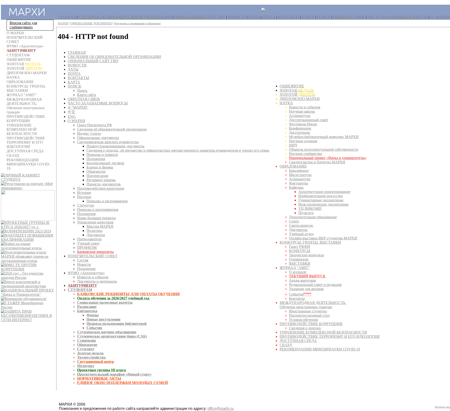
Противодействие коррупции (100, 188)
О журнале (297, 272)
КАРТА (308, 17)
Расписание (87, 307)
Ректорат (84, 197)
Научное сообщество (305, 154)
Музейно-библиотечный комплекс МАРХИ (324, 137)
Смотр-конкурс (301, 225)
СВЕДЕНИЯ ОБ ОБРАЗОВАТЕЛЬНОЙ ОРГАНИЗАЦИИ (125, 17)
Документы (95, 235)
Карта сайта (86, 95)
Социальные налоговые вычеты (105, 302)
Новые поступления (103, 319)
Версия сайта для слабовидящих (23, 25)
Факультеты (298, 183)
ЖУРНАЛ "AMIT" (295, 268)
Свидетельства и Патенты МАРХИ (317, 162)
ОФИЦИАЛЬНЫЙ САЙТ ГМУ (199, 17)
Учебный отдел (301, 234)
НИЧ (293, 145)
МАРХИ (63, 23)
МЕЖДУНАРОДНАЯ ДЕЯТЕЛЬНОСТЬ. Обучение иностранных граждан (313, 305)
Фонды (92, 315)
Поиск (82, 90)
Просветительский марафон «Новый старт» (114, 374)
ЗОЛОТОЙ (297, 94)
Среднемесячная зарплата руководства (108, 142)
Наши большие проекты (96, 218)
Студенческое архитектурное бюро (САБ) (112, 336)
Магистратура (300, 175)
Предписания (97, 176)
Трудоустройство (91, 357)
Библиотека (87, 311)
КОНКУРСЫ (299, 251)
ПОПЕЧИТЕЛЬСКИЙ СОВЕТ (92, 256)
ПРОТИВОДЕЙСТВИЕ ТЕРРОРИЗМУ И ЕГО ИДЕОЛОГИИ (330, 336)
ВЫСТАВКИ (299, 263)
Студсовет (85, 349)
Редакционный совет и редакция (315, 285)
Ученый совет (88, 243)
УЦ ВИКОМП (310, 209)
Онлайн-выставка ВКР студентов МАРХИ (323, 238)
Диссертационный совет (308, 120)
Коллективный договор (105, 163)
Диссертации (299, 132)
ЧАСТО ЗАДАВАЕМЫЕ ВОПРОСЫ (398, 17)
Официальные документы (98, 138)
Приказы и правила (102, 155)
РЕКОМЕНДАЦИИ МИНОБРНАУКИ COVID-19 (320, 349)
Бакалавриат (299, 171)
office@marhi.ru (220, 409)
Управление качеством (95, 222)
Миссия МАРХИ (99, 226)
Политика (94, 231)
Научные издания (303, 141)
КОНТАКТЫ (288, 17)
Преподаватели (89, 239)
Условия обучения (303, 320)
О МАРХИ (76, 121)
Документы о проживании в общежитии (137, 23)
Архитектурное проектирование (324, 192)
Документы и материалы (97, 281)
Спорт (294, 221)
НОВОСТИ (237, 17)
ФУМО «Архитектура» (86, 273)
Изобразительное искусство (320, 196)
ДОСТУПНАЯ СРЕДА (298, 341)
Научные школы (302, 111)
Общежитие (96, 171)
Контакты (297, 298)
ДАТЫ (254, 17)
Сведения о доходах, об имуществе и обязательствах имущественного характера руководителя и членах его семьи (177, 150)
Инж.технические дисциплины (323, 204)
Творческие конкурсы (306, 255)
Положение (86, 269)
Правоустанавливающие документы (115, 146)
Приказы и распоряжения (107, 201)
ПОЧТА (268, 17)
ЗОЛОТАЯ (297, 90)
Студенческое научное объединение (106, 332)
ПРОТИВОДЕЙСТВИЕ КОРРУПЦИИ (311, 324)
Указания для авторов (306, 289)
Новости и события (92, 277)
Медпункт (85, 366)
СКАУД (286, 345)
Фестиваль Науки (303, 124)
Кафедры (296, 187)
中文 (71, 112)
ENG (72, 117)
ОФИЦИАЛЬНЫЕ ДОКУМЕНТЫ (91, 23)
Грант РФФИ (299, 247)
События (94, 328)
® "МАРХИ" (78, 107)
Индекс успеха (89, 133)
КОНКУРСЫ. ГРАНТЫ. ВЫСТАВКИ (310, 242)
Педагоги (306, 213)
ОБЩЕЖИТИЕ (292, 86)
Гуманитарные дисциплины (320, 200)
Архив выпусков (302, 280)
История (84, 193)
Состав (82, 260)
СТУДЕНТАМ (80, 290)
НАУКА (286, 103)
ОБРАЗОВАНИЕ (293, 166)
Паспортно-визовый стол (309, 315)
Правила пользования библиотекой (116, 324)
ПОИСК (323, 17)
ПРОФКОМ (87, 248)
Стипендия (86, 340)
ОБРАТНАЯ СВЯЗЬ (349, 17)
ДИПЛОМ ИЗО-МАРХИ (300, 99)
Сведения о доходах (305, 328)
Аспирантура (299, 116)
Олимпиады (298, 259)
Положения (95, 159)
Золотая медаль (90, 353)
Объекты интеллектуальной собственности (323, 149)
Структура (85, 205)
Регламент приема (101, 180)
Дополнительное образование (313, 217)
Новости (84, 264)
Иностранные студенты (308, 311)
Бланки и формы (99, 167)
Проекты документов (103, 184)
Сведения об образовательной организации (112, 129)
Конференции (300, 128)
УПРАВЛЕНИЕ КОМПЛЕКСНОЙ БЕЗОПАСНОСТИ (323, 332)
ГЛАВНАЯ (67, 17)
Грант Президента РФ (94, 125)
